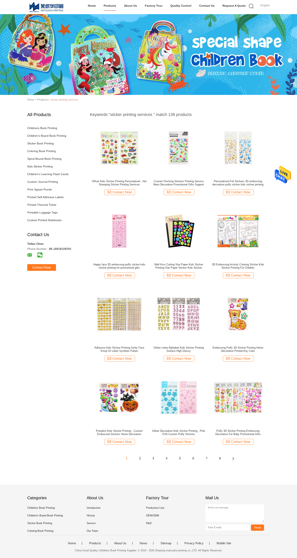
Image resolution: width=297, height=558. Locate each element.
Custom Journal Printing (42, 181)
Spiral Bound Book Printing (44, 158)
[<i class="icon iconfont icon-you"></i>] (233, 458)
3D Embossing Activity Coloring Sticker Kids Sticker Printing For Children (238, 266)
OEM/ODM (152, 515)
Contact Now (41, 267)
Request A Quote (234, 5)
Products (110, 5)
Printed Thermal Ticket (41, 204)
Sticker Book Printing (40, 143)
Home (92, 5)
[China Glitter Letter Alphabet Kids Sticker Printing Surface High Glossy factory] (178, 314)
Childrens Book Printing (42, 128)
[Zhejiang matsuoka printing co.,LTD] (47, 7)
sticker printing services (64, 99)
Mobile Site (224, 543)
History (91, 515)
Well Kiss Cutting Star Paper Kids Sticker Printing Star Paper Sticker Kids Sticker (178, 266)
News (143, 543)
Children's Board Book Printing (46, 135)
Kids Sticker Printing (40, 166)
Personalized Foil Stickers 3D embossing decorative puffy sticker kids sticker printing (237, 183)
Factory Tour (153, 5)
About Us (130, 5)
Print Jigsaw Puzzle (39, 189)
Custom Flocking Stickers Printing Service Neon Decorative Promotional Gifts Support (178, 183)
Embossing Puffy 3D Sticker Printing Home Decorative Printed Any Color (238, 349)
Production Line (155, 507)
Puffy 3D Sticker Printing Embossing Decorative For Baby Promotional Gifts (238, 432)
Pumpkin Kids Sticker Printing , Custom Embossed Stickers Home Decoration (119, 432)
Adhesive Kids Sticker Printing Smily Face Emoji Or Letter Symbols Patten (119, 349)
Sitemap (165, 543)
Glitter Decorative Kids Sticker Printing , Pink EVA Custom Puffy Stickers (178, 432)
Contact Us (207, 5)
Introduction (93, 507)
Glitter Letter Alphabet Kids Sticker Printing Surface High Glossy (179, 349)
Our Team (92, 530)
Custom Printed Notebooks (44, 220)
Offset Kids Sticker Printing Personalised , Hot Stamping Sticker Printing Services (119, 183)
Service (91, 523)
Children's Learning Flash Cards (47, 174)
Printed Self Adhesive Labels (45, 197)
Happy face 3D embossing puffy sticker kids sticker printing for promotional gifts (119, 266)
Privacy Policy (193, 543)
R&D (149, 523)
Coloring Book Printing (41, 151)
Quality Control (180, 5)
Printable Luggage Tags (42, 212)
